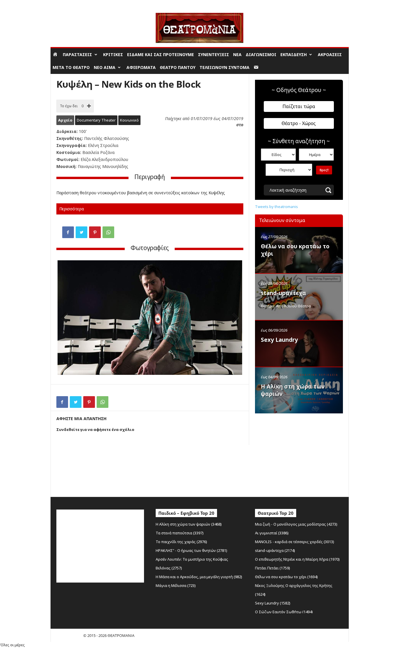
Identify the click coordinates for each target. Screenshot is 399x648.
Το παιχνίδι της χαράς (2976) (181, 541)
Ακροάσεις (330, 54)
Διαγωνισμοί (261, 54)
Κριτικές (113, 54)
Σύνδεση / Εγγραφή (67, 4)
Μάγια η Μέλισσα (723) (176, 585)
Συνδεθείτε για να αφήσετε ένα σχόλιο (95, 429)
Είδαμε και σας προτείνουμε (160, 54)
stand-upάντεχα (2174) (275, 550)
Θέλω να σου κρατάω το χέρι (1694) (286, 576)
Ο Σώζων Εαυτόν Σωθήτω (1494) (284, 611)
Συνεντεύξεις (213, 54)
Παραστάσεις (77, 54)
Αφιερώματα (141, 67)
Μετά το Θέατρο (71, 67)
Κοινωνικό (129, 120)
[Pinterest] (95, 232)
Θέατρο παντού (177, 67)
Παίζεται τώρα (298, 106)
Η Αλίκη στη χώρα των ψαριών (293, 390)
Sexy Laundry (279, 340)
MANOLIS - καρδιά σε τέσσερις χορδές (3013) (294, 541)
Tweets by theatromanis (276, 206)
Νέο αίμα (104, 67)
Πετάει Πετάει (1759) (272, 568)
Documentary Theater (96, 120)
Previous (66, 318)
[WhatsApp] (108, 232)
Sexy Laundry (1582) (272, 603)
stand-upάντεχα (283, 293)
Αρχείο (65, 120)
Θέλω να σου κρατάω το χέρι (295, 249)
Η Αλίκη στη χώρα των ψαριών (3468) (189, 524)
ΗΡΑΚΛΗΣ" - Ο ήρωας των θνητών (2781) (191, 550)
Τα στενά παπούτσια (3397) (180, 533)
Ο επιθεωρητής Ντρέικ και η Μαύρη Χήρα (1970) (297, 559)
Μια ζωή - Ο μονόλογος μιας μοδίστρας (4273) (296, 524)
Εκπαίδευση (293, 54)
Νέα (237, 54)
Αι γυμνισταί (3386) (272, 533)
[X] (81, 232)
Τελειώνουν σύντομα (224, 67)
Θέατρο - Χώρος (299, 123)
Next (233, 318)
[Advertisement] (299, 453)
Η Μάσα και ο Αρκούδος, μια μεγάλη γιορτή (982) (199, 576)
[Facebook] (68, 232)
